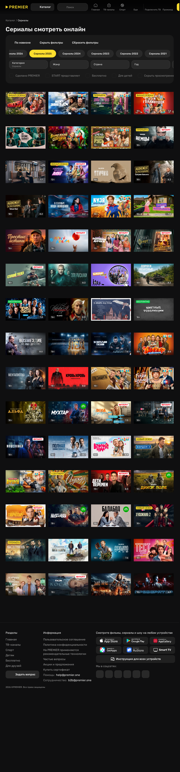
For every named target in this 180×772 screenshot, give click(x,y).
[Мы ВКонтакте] (109, 674)
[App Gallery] (162, 641)
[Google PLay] (135, 641)
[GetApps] (108, 650)
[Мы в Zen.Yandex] (127, 674)
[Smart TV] (162, 650)
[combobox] (28, 64)
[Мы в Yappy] (145, 674)
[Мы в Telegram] (100, 674)
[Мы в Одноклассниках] (118, 674)
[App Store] (108, 641)
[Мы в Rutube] (136, 674)
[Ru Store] (135, 650)
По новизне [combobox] (23, 42)
